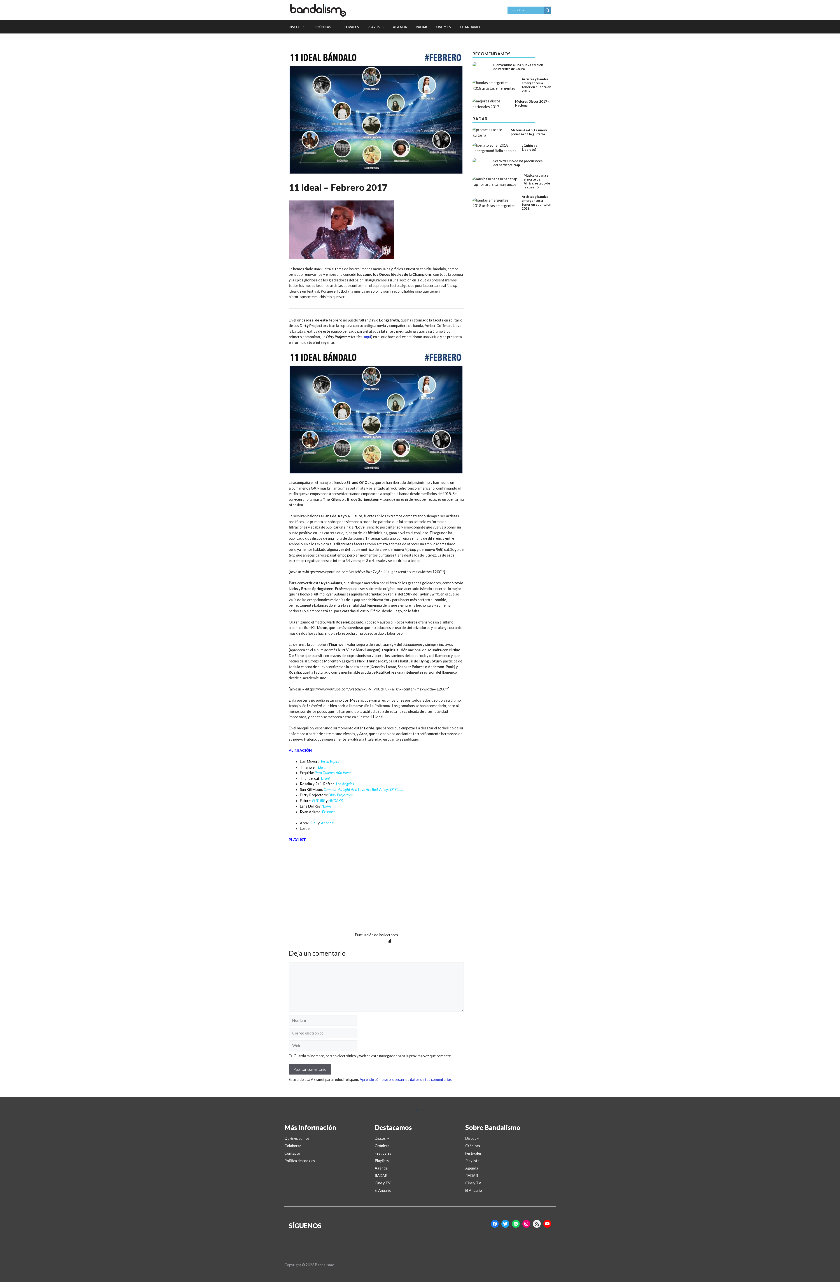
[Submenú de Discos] (388, 1138)
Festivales (349, 27)
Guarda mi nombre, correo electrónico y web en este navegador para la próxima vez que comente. (373, 1056)
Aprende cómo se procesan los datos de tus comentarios (406, 1079)
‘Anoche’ (327, 823)
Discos (294, 27)
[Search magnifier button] (547, 10)
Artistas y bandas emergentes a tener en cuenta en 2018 (536, 85)
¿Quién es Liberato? (529, 147)
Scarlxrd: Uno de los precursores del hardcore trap (517, 163)
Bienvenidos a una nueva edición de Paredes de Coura (518, 67)
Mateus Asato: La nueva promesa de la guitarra (529, 132)
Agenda (400, 27)
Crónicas (323, 27)
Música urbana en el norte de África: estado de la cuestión (537, 181)
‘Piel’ (313, 823)
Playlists (376, 27)
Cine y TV (444, 27)
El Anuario (470, 27)
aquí (367, 336)
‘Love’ (327, 806)
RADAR (421, 27)
